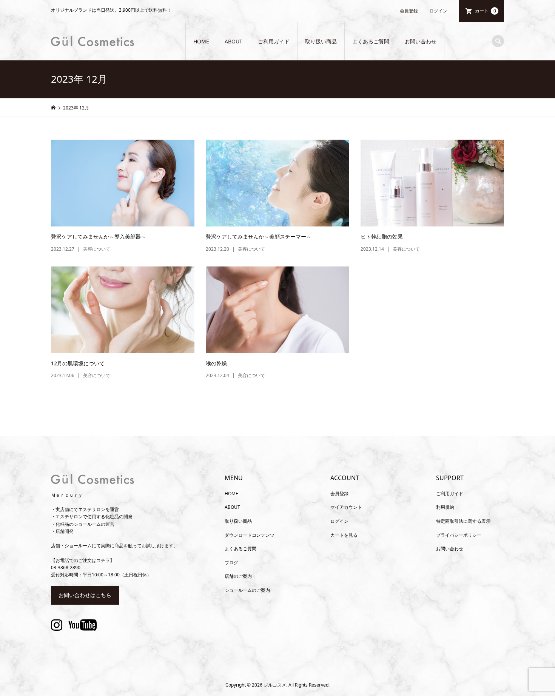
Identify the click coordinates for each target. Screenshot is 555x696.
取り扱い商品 (321, 41)
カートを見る (344, 535)
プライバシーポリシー (458, 535)
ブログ (231, 562)
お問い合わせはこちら (85, 595)
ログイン (438, 11)
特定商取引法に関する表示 (463, 521)
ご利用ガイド (274, 41)
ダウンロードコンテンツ (249, 535)
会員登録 (409, 11)
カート (485, 11)
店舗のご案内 (238, 576)
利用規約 (445, 507)
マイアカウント (346, 507)
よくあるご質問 (370, 41)
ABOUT (233, 41)
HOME (201, 41)
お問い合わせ (420, 41)
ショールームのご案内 (247, 590)
